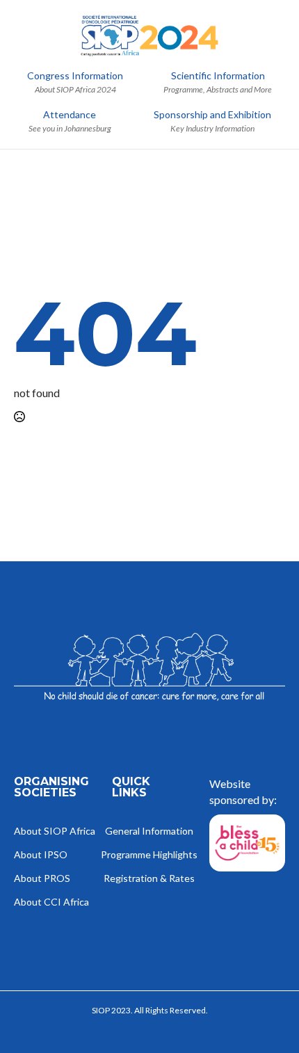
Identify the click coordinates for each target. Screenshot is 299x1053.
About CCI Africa (51, 902)
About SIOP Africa (52, 831)
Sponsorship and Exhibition (212, 115)
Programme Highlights (150, 855)
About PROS (42, 879)
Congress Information (75, 76)
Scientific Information (218, 76)
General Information (150, 831)
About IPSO (40, 855)
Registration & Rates (150, 879)
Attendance (69, 115)
